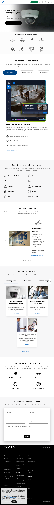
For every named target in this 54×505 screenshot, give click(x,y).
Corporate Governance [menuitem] (20, 478)
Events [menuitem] (29, 458)
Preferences (4, 499)
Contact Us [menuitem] (6, 458)
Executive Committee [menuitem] (8, 464)
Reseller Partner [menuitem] (19, 455)
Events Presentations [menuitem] (20, 480)
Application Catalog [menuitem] (20, 461)
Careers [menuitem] (29, 479)
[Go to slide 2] (26, 30)
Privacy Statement (13, 497)
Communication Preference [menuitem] (29, 501)
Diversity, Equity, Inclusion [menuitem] (7, 473)
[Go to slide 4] (30, 30)
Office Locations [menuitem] (7, 461)
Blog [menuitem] (29, 488)
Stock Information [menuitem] (19, 486)
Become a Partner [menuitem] (19, 458)
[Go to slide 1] (24, 30)
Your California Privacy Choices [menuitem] (37, 501)
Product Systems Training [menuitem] (32, 471)
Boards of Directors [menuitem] (8, 466)
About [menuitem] (5, 455)
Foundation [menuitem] (6, 482)
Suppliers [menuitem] (6, 485)
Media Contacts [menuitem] (31, 461)
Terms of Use (7, 496)
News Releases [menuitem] (31, 464)
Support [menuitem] (29, 485)
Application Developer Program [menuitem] (20, 464)
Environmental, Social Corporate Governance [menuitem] (8, 478)
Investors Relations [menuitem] (20, 475)
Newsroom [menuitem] (30, 455)
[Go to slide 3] (28, 30)
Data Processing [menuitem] (7, 469)
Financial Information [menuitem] (20, 483)
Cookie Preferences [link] (46, 501)
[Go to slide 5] (30, 260)
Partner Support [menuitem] (19, 468)
